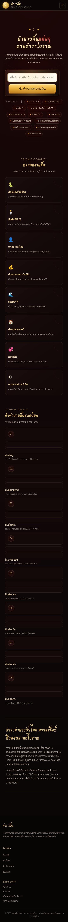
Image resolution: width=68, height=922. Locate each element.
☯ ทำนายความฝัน (32, 88)
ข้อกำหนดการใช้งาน (10, 901)
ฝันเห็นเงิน (7, 872)
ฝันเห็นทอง (10, 594)
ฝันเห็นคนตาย (12, 490)
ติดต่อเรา (6, 891)
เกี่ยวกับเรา (7, 887)
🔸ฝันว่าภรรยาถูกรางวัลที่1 (45, 127)
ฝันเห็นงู (9, 455)
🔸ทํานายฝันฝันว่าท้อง (52, 101)
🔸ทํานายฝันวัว (54, 114)
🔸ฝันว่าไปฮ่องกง (34, 133)
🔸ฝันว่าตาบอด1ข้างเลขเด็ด (20, 120)
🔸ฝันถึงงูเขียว (35, 114)
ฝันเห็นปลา (10, 664)
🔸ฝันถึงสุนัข (19, 108)
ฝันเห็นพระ (10, 525)
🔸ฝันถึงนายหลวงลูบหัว (21, 127)
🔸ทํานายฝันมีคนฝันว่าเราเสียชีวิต (41, 108)
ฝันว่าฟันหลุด (11, 560)
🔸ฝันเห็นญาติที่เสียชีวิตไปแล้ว (47, 120)
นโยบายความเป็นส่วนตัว (12, 896)
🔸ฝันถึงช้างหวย (32, 101)
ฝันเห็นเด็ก (10, 629)
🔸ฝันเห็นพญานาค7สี (16, 114)
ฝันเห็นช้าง (10, 699)
